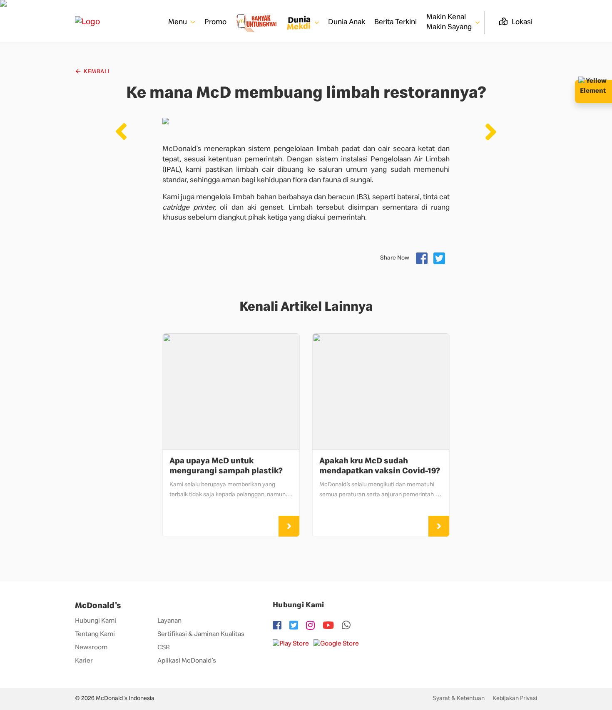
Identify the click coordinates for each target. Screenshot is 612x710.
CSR (163, 648)
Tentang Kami (95, 634)
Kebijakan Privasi (515, 699)
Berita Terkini (395, 22)
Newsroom (91, 648)
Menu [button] (178, 22)
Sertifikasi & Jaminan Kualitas (200, 634)
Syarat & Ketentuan (459, 699)
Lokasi (521, 22)
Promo (215, 22)
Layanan (169, 621)
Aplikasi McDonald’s (186, 661)
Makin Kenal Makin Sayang (449, 22)
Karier (84, 661)
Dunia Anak (346, 22)
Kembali (96, 72)
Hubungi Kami (95, 621)
